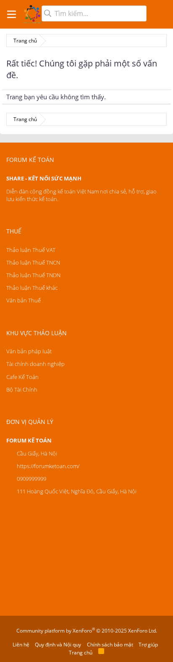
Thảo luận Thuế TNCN (33, 262)
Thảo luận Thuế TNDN (33, 275)
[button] (11, 14)
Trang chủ (80, 652)
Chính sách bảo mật (110, 644)
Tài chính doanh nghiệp (35, 364)
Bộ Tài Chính (21, 389)
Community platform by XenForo (86, 630)
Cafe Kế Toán (22, 377)
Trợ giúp (148, 644)
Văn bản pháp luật (29, 351)
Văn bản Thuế (23, 300)
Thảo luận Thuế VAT (30, 250)
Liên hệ (21, 644)
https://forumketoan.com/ (48, 466)
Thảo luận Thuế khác (32, 287)
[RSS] (101, 652)
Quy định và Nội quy (58, 644)
